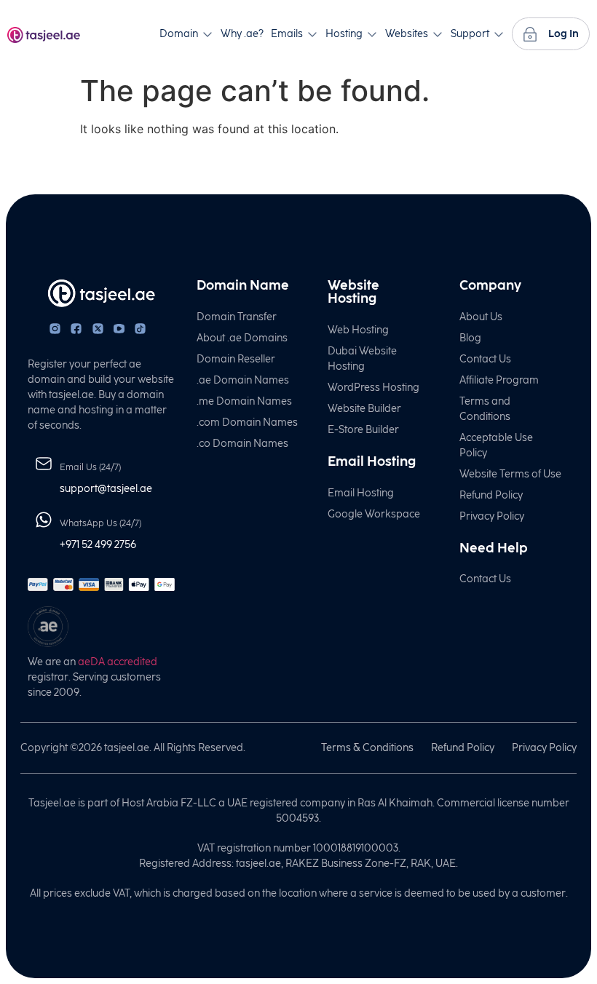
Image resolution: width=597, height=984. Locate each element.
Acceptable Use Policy (496, 445)
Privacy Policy (491, 516)
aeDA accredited (117, 662)
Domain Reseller (236, 359)
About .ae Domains (242, 338)
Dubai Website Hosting (362, 359)
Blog (470, 338)
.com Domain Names (247, 422)
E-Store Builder (363, 430)
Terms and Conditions (484, 409)
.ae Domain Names (243, 380)
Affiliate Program (499, 380)
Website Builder (364, 408)
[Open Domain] (207, 33)
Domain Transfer (237, 317)
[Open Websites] (437, 33)
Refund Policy (491, 495)
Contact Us (485, 359)
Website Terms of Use (510, 474)
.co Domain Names (242, 443)
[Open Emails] (312, 33)
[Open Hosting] (372, 33)
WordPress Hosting (373, 387)
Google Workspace (374, 514)
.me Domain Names (244, 401)
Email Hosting (361, 493)
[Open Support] (499, 33)
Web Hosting (358, 330)
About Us (480, 317)
